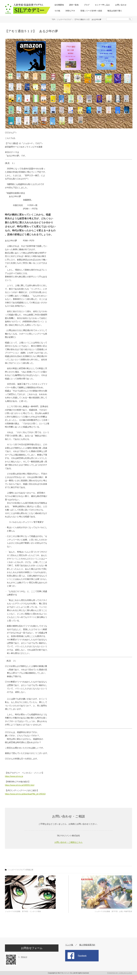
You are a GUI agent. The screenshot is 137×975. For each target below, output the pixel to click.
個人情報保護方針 (87, 945)
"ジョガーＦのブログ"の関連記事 (20, 870)
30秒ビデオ (70, 11)
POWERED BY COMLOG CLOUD (119, 973)
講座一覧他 (74, 5)
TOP (53, 19)
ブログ (87, 5)
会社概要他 (59, 5)
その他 (57, 11)
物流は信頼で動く (114, 11)
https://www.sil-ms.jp (14, 776)
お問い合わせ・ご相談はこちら (68, 842)
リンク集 (69, 945)
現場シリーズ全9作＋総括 (91, 11)
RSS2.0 (24, 957)
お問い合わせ (120, 5)
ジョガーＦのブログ (64, 19)
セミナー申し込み (102, 5)
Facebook (82, 955)
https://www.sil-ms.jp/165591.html (19, 785)
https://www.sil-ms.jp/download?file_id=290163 (25, 794)
